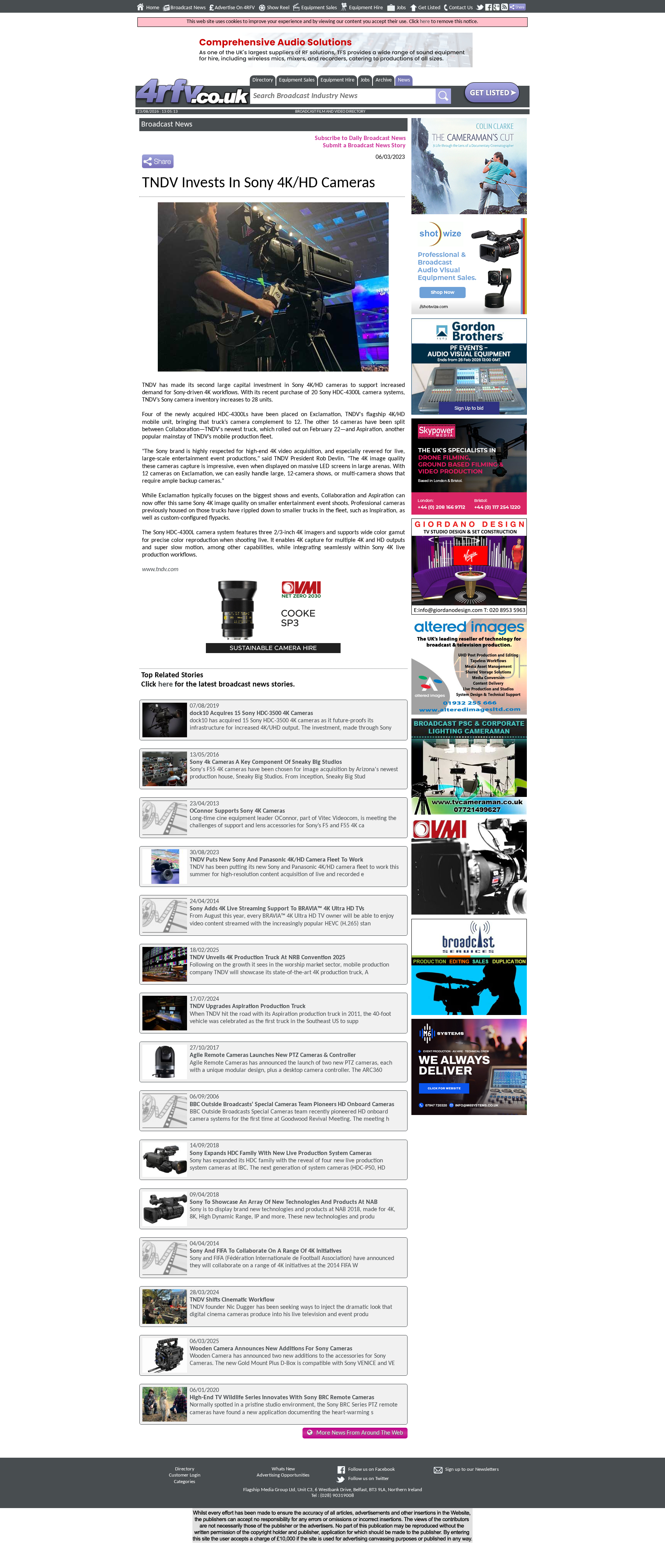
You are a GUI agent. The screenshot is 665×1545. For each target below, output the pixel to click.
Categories (184, 1482)
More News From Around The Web (359, 1433)
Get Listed (429, 8)
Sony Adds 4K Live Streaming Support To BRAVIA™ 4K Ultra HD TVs (277, 909)
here (425, 22)
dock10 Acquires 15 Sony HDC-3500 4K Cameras (251, 713)
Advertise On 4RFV (235, 8)
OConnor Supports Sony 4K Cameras (237, 811)
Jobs (401, 8)
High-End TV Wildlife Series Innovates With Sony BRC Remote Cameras (282, 1398)
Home (152, 8)
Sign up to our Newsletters (472, 1469)
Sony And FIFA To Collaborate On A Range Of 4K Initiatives (265, 1251)
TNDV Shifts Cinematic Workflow (232, 1300)
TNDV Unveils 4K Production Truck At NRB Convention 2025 (267, 958)
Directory (262, 80)
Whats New (283, 1469)
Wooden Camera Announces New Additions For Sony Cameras (271, 1349)
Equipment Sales (319, 8)
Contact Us (461, 8)
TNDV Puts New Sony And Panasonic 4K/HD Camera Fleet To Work (276, 860)
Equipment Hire (366, 8)
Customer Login (185, 1475)
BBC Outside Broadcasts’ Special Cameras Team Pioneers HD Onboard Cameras (292, 1105)
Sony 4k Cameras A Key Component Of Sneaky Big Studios (266, 762)
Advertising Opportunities (283, 1475)
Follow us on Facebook (371, 1469)
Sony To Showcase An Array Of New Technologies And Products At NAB (284, 1202)
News (404, 80)
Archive (384, 80)
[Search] (443, 96)
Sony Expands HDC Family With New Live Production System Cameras (280, 1153)
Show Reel (278, 8)
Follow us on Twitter (368, 1479)
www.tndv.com (160, 570)
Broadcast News (188, 8)
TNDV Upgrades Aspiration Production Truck (248, 1006)
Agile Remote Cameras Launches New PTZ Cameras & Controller (273, 1055)
